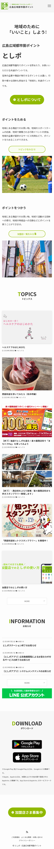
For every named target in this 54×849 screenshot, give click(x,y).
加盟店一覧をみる (25, 233)
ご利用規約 (15, 837)
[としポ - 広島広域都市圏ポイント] (17, 6)
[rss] (27, 832)
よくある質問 (26, 837)
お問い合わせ (38, 837)
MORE (27, 601)
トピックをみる (25, 149)
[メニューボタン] (49, 6)
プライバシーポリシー (27, 840)
